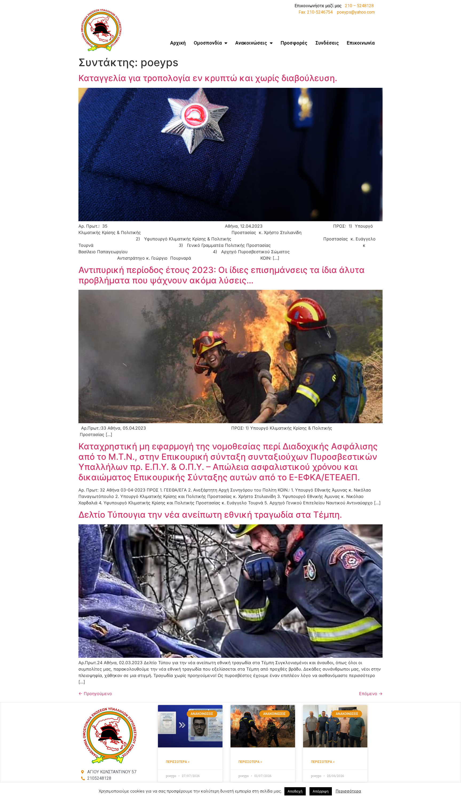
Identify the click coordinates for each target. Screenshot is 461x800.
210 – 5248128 (359, 5)
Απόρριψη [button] (321, 791)
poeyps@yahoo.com (356, 12)
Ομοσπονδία (208, 43)
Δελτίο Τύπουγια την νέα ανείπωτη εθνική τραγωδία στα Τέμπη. (210, 514)
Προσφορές (294, 43)
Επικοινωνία (361, 43)
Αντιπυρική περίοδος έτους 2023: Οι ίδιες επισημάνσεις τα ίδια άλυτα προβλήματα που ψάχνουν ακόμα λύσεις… (221, 275)
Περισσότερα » (177, 762)
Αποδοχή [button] (295, 791)
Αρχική (178, 43)
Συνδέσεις (327, 43)
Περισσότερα (348, 791)
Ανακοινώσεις (251, 43)
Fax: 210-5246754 (316, 12)
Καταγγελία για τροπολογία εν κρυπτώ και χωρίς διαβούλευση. (207, 78)
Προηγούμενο (95, 693)
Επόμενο (371, 693)
